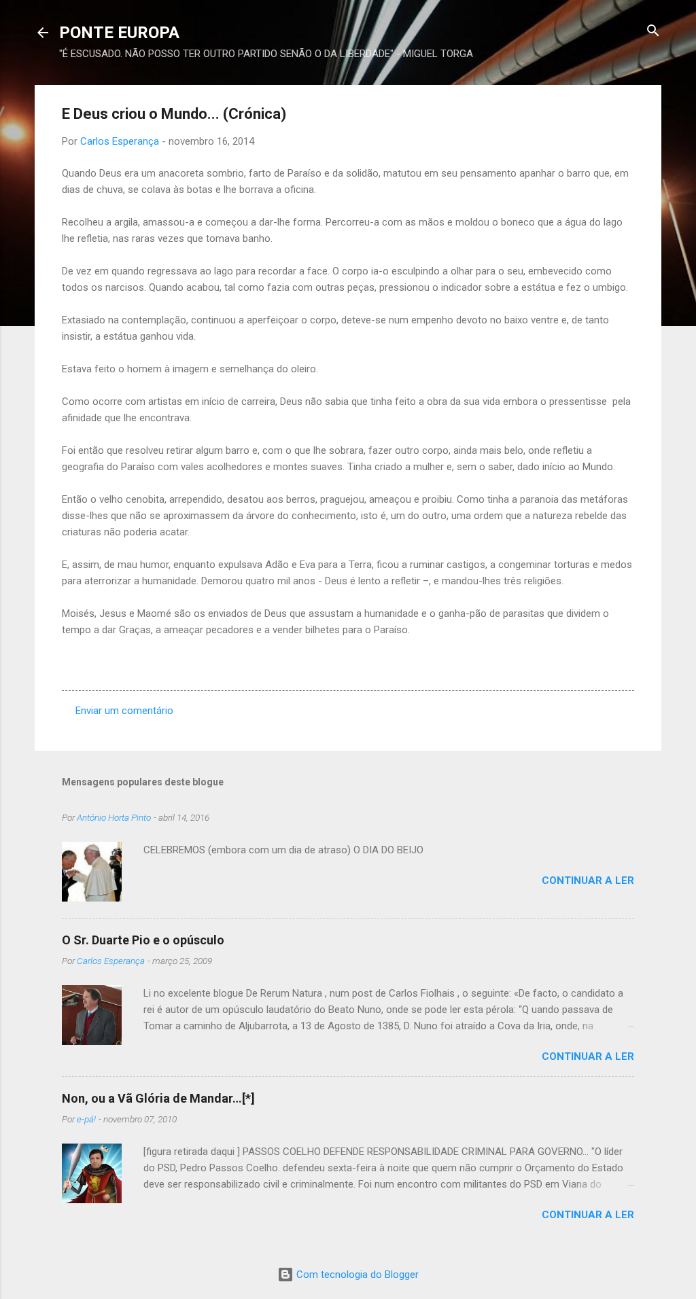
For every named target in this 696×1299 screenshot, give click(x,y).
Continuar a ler (588, 880)
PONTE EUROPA (119, 32)
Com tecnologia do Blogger (356, 1274)
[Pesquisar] (653, 31)
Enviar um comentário (124, 711)
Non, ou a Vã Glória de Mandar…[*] (158, 1098)
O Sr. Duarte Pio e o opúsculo (143, 940)
